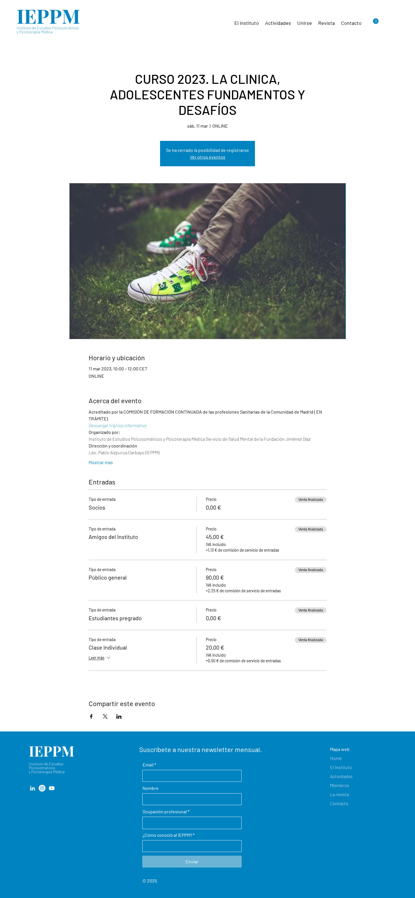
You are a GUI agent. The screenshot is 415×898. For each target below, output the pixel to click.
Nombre (151, 788)
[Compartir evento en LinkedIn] (119, 716)
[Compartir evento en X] (105, 716)
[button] (376, 21)
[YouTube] (51, 788)
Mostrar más (101, 462)
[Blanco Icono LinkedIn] (32, 788)
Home (336, 758)
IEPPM (48, 15)
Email (148, 764)
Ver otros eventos (207, 157)
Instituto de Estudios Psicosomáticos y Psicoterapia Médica (48, 29)
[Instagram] (42, 788)
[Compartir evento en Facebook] (91, 716)
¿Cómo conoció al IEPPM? (167, 835)
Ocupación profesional (165, 811)
